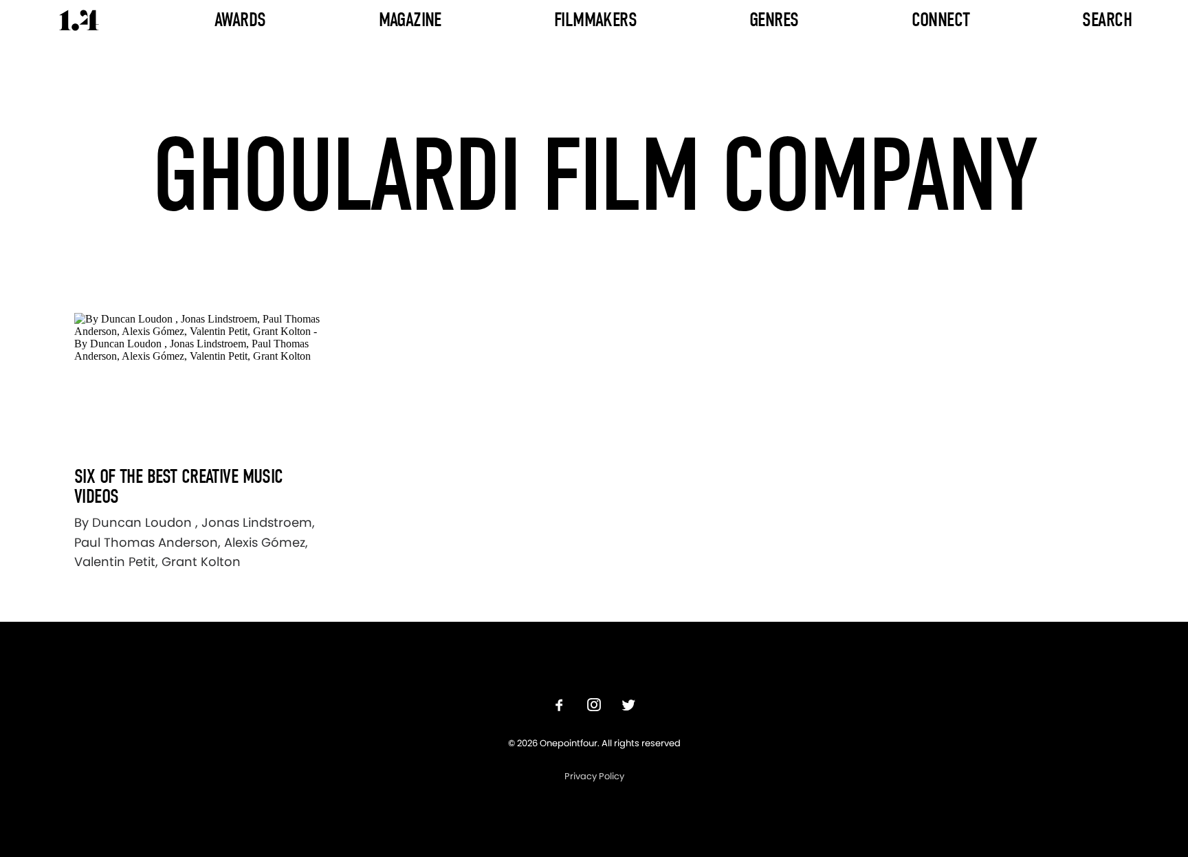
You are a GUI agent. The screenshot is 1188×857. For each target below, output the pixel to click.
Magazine (410, 19)
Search (1107, 19)
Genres (774, 19)
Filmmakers (595, 19)
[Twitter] (628, 706)
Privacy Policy (594, 776)
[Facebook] (560, 706)
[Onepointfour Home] (79, 20)
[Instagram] (594, 706)
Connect (941, 19)
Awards (240, 19)
